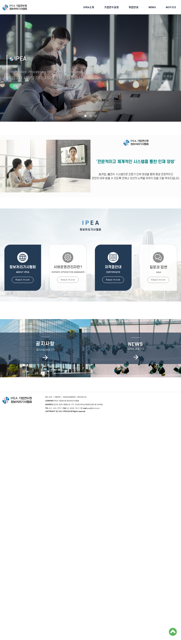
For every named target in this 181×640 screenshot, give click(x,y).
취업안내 (133, 7)
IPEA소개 (88, 7)
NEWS (152, 7)
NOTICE (171, 7)
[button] (82, 397)
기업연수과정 (111, 7)
